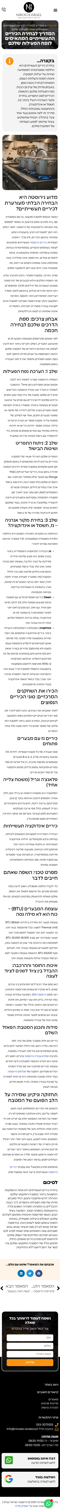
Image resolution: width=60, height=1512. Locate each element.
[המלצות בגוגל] (9, 1479)
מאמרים (53, 1399)
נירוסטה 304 (39, 994)
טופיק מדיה (21, 1506)
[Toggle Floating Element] (48, 1503)
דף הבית (52, 25)
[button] (55, 10)
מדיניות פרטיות (49, 1403)
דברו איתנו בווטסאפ (41, 1458)
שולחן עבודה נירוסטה (36, 1056)
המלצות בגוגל (45, 1477)
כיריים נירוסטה (38, 242)
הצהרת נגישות (49, 1407)
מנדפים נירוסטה (17, 1071)
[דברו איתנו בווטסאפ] (9, 1460)
